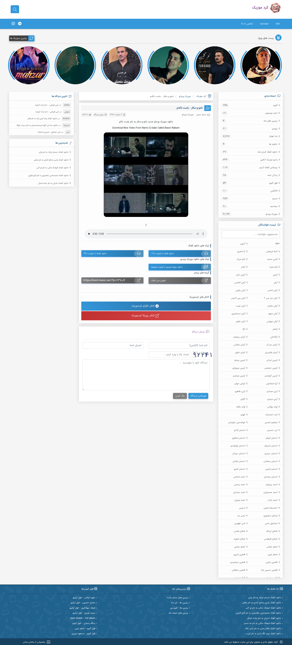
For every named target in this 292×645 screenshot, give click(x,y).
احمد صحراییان (270, 492)
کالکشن (274, 191)
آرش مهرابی (272, 321)
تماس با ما (247, 24)
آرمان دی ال (271, 344)
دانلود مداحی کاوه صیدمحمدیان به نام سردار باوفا (37, 125)
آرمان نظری (240, 352)
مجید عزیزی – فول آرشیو (84, 613)
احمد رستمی (239, 484)
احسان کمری (239, 469)
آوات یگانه (240, 407)
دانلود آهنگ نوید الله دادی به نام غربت (263, 633)
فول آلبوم (273, 183)
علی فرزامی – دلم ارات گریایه (46, 105)
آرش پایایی (240, 290)
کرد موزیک (201, 96)
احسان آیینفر (271, 438)
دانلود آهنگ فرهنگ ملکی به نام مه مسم (262, 623)
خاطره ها (273, 144)
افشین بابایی (271, 562)
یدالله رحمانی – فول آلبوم (83, 623)
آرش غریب (240, 306)
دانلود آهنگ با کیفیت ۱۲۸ (162, 253)
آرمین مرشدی (239, 376)
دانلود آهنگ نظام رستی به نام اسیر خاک (263, 628)
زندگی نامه (272, 175)
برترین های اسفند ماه (178, 613)
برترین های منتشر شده (177, 597)
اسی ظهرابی (239, 523)
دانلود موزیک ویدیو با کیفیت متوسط (166, 267)
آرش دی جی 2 (270, 298)
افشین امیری (239, 554)
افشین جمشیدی (237, 562)
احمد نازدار (272, 500)
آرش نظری (240, 321)
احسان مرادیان (270, 477)
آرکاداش (273, 337)
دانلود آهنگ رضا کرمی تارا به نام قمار (42, 118)
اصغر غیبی (272, 554)
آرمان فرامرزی (271, 352)
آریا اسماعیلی (271, 383)
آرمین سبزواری (238, 368)
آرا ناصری (241, 251)
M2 (278, 243)
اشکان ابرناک (271, 531)
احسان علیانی (239, 461)
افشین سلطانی (238, 570)
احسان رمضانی (270, 461)
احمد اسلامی (239, 477)
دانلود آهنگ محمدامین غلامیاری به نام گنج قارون (48, 175)
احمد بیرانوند (271, 484)
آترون (242, 243)
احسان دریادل (238, 453)
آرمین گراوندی (271, 376)
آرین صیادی (272, 391)
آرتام (243, 267)
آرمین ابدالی (271, 360)
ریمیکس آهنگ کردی (268, 167)
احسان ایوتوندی (237, 446)
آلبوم (275, 105)
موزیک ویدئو (271, 214)
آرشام (275, 329)
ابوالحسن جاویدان (236, 422)
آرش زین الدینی (238, 298)
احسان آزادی (239, 430)
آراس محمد (272, 259)
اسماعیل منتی (271, 523)
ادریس (242, 508)
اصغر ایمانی (271, 547)
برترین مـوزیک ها (18, 38)
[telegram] (19, 24)
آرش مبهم (272, 313)
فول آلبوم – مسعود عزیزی (83, 633)
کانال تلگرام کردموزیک (143, 306)
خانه (278, 24)
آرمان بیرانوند (239, 337)
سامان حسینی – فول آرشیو (83, 602)
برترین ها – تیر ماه (179, 602)
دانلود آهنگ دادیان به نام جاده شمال (53, 183)
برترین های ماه (270, 121)
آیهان (242, 414)
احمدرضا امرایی (270, 508)
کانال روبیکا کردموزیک (143, 316)
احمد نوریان (239, 500)
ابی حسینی (272, 430)
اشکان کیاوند (239, 539)
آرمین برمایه (239, 360)
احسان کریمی (271, 469)
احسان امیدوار (270, 446)
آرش (275, 282)
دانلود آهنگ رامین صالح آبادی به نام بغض (51, 160)
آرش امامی (272, 290)
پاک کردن (180, 396)
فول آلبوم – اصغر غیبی (85, 628)
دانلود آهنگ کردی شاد (267, 152)
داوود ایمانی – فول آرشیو (84, 597)
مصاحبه (264, 24)
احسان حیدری (270, 453)
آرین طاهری (240, 391)
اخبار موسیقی (271, 113)
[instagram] (13, 24)
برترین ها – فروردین (179, 608)
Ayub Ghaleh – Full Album (82, 618)
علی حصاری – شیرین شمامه (49, 132)
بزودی (274, 128)
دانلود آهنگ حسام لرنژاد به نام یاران (53, 152)
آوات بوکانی (272, 407)
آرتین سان (240, 275)
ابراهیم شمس (271, 422)
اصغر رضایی (239, 547)
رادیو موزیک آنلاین (268, 160)
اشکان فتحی (239, 531)
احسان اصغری (238, 438)
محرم (274, 198)
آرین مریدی (272, 399)
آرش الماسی (239, 282)
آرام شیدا (273, 267)
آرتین (275, 275)
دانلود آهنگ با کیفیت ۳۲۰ (95, 253)
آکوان (242, 399)
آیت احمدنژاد (271, 414)
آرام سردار (241, 259)
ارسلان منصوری (270, 515)
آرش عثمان (272, 306)
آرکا (243, 329)
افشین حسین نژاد (269, 570)
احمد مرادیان (239, 492)
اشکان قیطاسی (270, 539)
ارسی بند (241, 515)
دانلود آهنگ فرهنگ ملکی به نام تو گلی (52, 167)
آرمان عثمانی (239, 344)
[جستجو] (15, 9)
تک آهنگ (273, 136)
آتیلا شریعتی (271, 251)
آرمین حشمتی (270, 368)
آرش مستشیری (238, 313)
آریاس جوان (239, 383)
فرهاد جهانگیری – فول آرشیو (82, 608)
